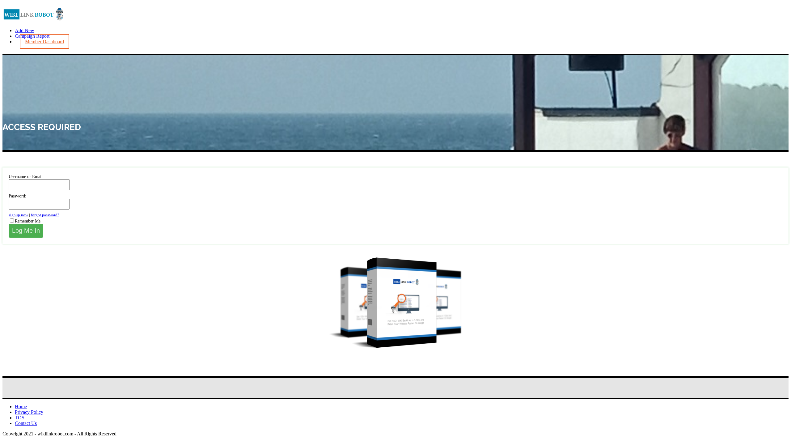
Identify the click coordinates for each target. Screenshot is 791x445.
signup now (18, 215)
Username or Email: (26, 176)
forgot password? (45, 215)
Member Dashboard (44, 41)
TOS (19, 417)
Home (21, 406)
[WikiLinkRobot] (33, 20)
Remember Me (27, 221)
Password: (17, 196)
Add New (24, 30)
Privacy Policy (29, 412)
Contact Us (26, 423)
